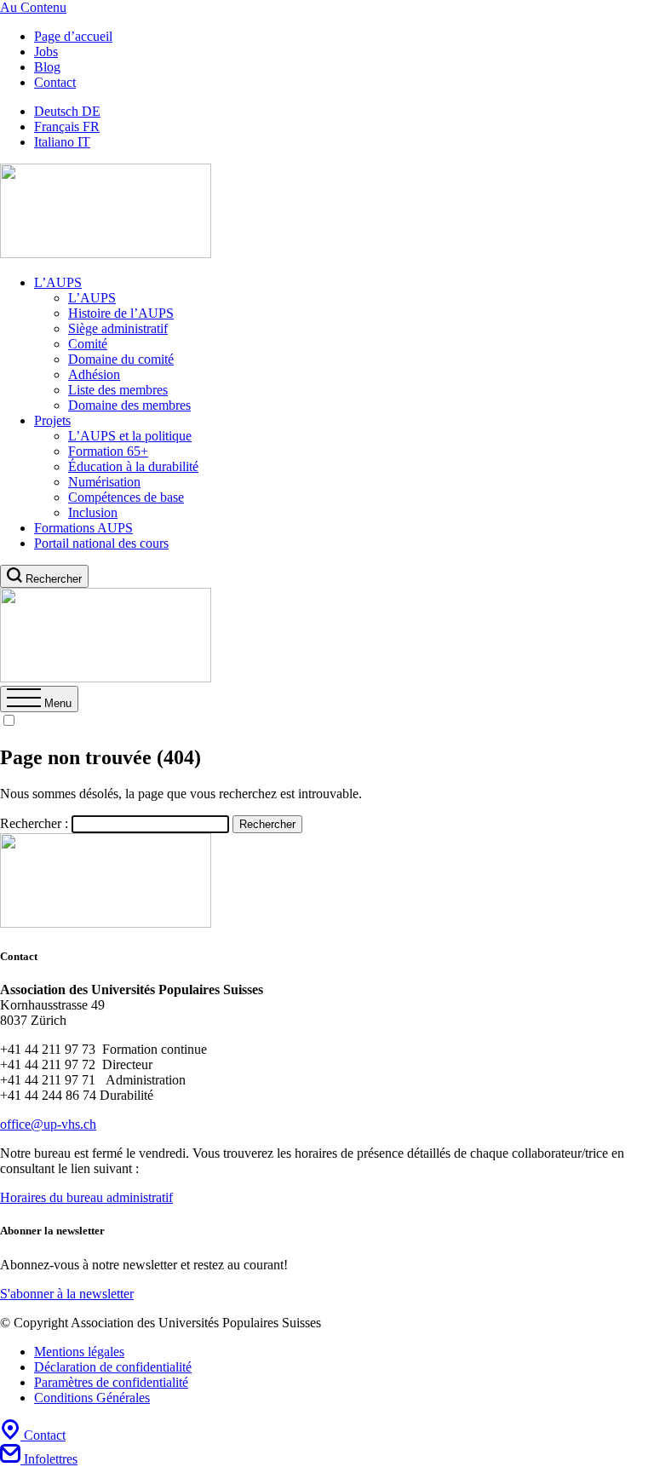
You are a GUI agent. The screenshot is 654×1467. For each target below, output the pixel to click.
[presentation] (39, 703)
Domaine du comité (121, 359)
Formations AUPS (83, 528)
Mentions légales (79, 1351)
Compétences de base (126, 497)
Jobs (46, 51)
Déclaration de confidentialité (113, 1367)
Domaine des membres (129, 405)
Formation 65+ (108, 451)
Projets (52, 420)
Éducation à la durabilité (133, 466)
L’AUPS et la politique (130, 436)
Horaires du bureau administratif (86, 1197)
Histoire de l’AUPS (121, 313)
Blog (47, 67)
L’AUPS (58, 282)
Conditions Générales (92, 1397)
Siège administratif (118, 328)
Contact (55, 82)
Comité (87, 344)
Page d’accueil (73, 36)
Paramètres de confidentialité (111, 1382)
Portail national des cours (101, 543)
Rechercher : (34, 823)
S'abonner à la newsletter (67, 1293)
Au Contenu (33, 7)
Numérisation (104, 482)
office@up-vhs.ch (48, 1124)
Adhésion (94, 374)
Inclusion (93, 512)
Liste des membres (118, 390)
